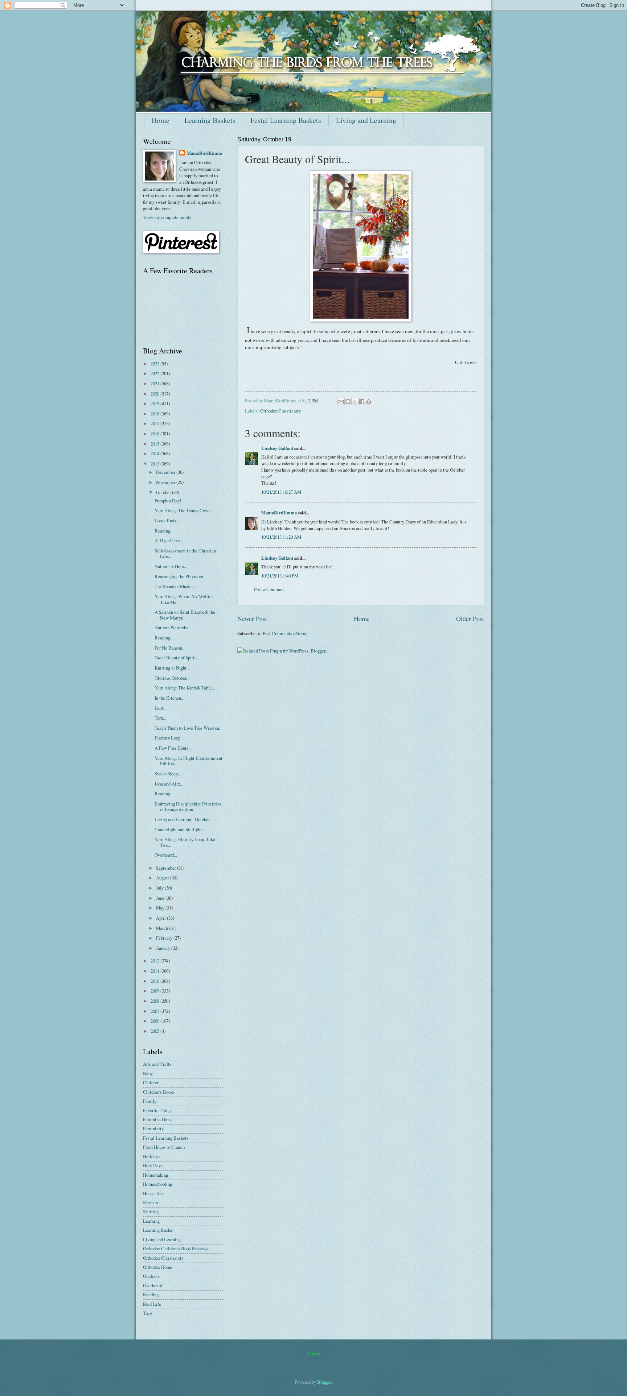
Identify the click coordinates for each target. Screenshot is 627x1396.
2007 (155, 1011)
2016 (155, 433)
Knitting (151, 1211)
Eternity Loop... (169, 737)
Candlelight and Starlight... (180, 829)
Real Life (152, 1304)
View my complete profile (167, 217)
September (166, 868)
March (162, 928)
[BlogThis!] (348, 401)
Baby (148, 1073)
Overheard (152, 1285)
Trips (147, 1313)
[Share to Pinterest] (368, 401)
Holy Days (153, 1165)
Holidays (151, 1156)
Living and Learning (366, 120)
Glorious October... (172, 678)
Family (149, 1101)
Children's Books (159, 1092)
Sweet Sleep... (168, 773)
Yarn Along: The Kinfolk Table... (185, 687)
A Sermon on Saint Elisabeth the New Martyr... (185, 615)
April (161, 918)
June (160, 898)
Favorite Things (157, 1110)
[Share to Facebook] (361, 401)
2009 (155, 990)
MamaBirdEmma (279, 512)
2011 (155, 971)
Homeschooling (157, 1184)
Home (160, 120)
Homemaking (155, 1175)
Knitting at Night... (172, 667)
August (163, 877)
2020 (155, 393)
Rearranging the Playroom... (180, 576)
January (163, 948)
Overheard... (166, 855)
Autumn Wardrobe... (173, 627)
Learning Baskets (209, 120)
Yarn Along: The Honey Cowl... (184, 510)
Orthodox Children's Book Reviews (175, 1248)
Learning (151, 1221)
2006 (155, 1021)
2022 (155, 373)
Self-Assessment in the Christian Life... (185, 553)
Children (151, 1082)
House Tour (153, 1193)
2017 (155, 423)
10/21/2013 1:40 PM (279, 575)
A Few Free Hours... (173, 748)
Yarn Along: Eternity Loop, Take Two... (185, 842)
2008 (155, 1001)
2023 (155, 363)
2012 (155, 960)
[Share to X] (354, 401)
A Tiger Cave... (169, 540)
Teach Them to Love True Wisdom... (188, 728)
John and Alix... (169, 783)
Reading (151, 1294)
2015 (155, 443)
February (164, 938)
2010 (155, 981)
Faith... (161, 708)
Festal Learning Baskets (285, 120)
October (164, 492)
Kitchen (150, 1202)
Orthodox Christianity (280, 410)
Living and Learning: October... (184, 819)
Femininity (153, 1128)
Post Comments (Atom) (285, 633)
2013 (155, 463)
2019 (155, 403)
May (160, 907)
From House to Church (164, 1147)
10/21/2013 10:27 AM (281, 492)
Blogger (324, 1382)
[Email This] (341, 401)
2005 (155, 1031)
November (166, 482)
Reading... (164, 530)
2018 (155, 413)
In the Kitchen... (169, 698)
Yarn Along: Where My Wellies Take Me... (184, 599)
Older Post (470, 618)
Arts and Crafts (157, 1064)
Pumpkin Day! (168, 500)
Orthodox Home (157, 1267)
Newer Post (252, 618)
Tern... (160, 717)
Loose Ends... (167, 520)
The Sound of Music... (175, 586)
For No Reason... (170, 648)
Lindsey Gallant (277, 448)
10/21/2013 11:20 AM (281, 537)
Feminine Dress (157, 1119)
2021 (155, 383)
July (160, 888)
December (166, 472)
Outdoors (151, 1276)
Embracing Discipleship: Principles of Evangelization (188, 806)
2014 (155, 453)
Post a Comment (269, 589)
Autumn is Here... (171, 566)
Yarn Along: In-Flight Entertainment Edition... (188, 761)
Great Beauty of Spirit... (177, 657)
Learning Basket (158, 1230)
